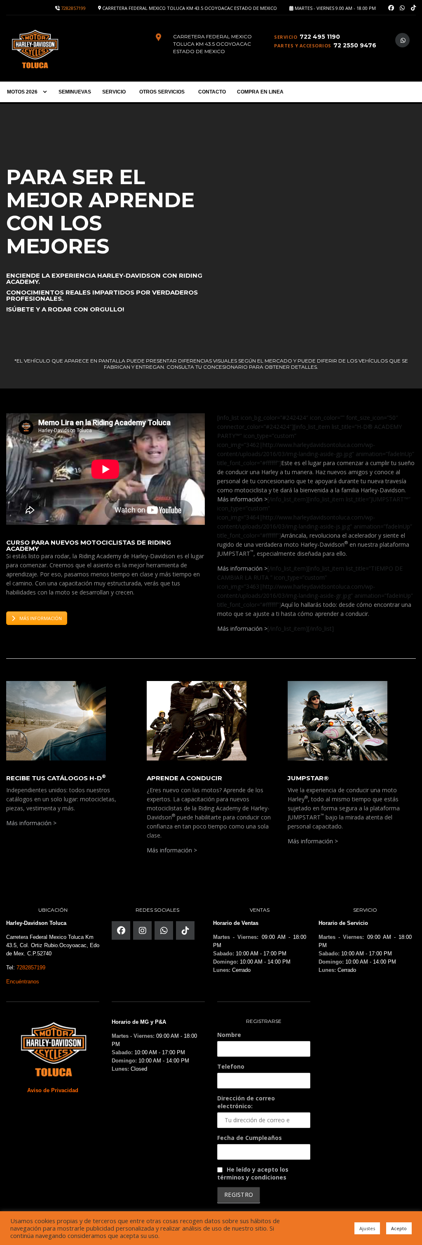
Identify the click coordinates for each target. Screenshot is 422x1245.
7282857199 (73, 8)
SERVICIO (114, 92)
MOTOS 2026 (22, 92)
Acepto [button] (399, 1228)
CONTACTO (212, 92)
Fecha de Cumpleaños (249, 1138)
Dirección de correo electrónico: (246, 1102)
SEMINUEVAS (75, 92)
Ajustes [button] (367, 1228)
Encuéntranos (22, 981)
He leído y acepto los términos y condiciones (252, 1173)
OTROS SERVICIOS (162, 92)
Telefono (230, 1066)
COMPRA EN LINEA (260, 92)
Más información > (242, 499)
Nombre (229, 1035)
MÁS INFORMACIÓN (40, 618)
